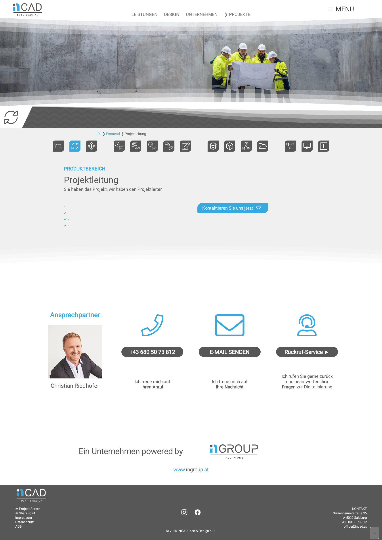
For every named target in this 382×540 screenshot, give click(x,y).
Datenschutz (24, 522)
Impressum (23, 518)
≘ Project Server (27, 509)
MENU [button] (345, 9)
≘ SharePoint (25, 513)
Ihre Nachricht (230, 387)
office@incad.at (355, 526)
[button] (330, 8)
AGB (18, 526)
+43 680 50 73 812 (353, 522)
